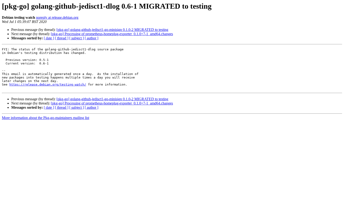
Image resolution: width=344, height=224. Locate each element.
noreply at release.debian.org (57, 17)
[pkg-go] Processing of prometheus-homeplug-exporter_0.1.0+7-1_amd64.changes (112, 34)
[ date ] (49, 38)
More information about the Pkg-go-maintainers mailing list (45, 118)
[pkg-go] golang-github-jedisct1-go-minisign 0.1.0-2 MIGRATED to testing (112, 30)
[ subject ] (76, 38)
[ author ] (91, 38)
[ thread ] (61, 38)
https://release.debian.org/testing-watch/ (47, 84)
